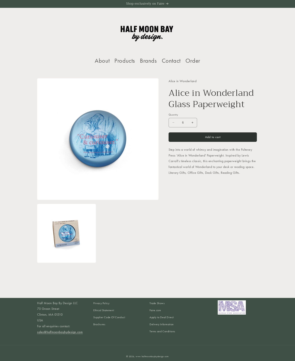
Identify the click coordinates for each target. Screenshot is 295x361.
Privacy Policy (101, 303)
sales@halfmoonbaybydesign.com (60, 332)
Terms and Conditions (162, 331)
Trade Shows (157, 303)
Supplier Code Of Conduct (109, 317)
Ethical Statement (103, 310)
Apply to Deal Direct (162, 317)
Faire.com (155, 310)
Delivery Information (162, 324)
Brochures (99, 324)
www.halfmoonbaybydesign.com (152, 356)
